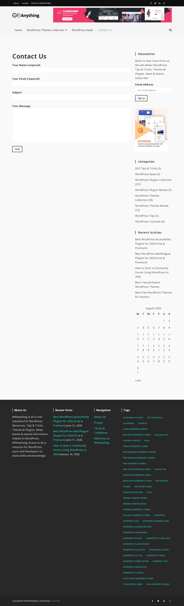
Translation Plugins (133, 492)
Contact (25, 3)
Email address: (144, 84)
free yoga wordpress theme (137, 469)
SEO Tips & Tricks (146, 168)
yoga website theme (132, 584)
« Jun (138, 380)
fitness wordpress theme (135, 446)
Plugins (127, 486)
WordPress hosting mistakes (137, 526)
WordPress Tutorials (148, 221)
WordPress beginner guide (156, 521)
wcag (149, 492)
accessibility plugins (133, 417)
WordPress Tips (145, 215)
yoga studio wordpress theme (138, 578)
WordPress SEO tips (132, 555)
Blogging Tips (161, 434)
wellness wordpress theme (136, 515)
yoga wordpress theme (157, 584)
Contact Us (105, 30)
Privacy (98, 422)
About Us (100, 417)
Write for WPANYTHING (41, 3)
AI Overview (128, 423)
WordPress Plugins (132, 538)
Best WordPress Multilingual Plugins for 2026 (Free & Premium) (152, 258)
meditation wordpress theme (137, 480)
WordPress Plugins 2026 (158, 538)
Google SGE (160, 469)
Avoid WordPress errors (135, 429)
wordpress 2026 (131, 521)
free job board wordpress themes (139, 452)
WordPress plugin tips (134, 549)
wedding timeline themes (135, 498)
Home (18, 30)
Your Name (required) (26, 65)
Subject (17, 92)
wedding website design (134, 503)
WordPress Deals (82, 30)
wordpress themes (155, 555)
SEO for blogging (143, 486)
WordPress (159, 515)
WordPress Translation (135, 567)
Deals (147, 440)
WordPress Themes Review (151, 205)
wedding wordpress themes (137, 509)
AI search (142, 423)
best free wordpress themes (137, 434)
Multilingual (162, 480)
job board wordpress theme (137, 475)
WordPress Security (159, 549)
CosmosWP (55, 601)
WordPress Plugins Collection (153, 180)
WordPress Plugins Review (151, 190)
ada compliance (154, 417)
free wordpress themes (134, 463)
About (16, 3)
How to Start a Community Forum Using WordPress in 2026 (151, 272)
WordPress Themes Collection (45, 30)
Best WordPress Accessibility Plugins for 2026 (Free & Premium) (153, 244)
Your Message (21, 106)
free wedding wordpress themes (139, 457)
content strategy (132, 440)
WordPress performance (135, 532)
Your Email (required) (26, 78)
